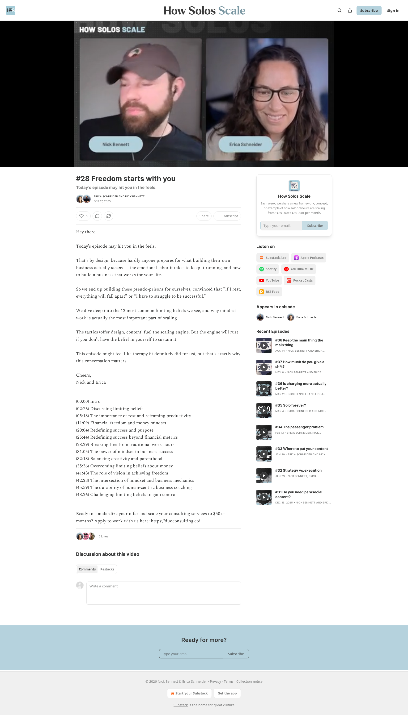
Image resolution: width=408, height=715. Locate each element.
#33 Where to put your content (301, 448)
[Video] (64, 88)
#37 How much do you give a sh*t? (299, 364)
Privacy (215, 681)
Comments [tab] (87, 569)
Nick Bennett (134, 196)
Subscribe (369, 10)
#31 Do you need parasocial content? (298, 494)
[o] (264, 345)
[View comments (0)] (344, 96)
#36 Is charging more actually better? (301, 386)
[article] (294, 345)
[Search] (339, 10)
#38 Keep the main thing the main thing (299, 342)
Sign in (393, 10)
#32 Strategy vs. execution (298, 470)
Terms (229, 681)
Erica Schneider (106, 196)
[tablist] (96, 569)
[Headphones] (64, 99)
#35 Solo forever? (290, 405)
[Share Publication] (350, 10)
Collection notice (249, 681)
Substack (181, 705)
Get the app (227, 693)
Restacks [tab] (107, 569)
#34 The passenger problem (299, 427)
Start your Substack (191, 693)
